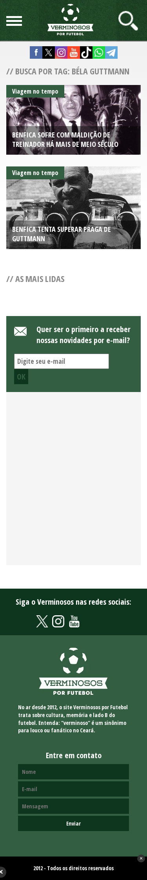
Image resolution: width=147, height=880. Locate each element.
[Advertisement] (73, 483)
